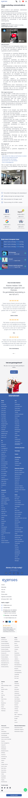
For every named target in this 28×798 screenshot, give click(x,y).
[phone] (14, 573)
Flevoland (16, 702)
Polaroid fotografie (5, 737)
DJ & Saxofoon (4, 463)
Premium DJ (3, 456)
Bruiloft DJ (3, 446)
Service (16, 556)
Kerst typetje (17, 522)
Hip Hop (3, 695)
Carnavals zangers (19, 531)
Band (2, 400)
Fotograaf (17, 461)
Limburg (16, 708)
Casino (16, 454)
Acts (16, 402)
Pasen (16, 437)
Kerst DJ (3, 460)
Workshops (17, 558)
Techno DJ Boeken (19, 485)
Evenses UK (3, 653)
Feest (16, 637)
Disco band (3, 420)
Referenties (3, 587)
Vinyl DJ (3, 477)
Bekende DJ (17, 478)
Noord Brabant (17, 700)
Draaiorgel (3, 530)
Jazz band (3, 408)
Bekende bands (18, 474)
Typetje (16, 412)
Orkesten (3, 429)
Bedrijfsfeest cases (19, 535)
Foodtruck (3, 754)
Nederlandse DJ (4, 479)
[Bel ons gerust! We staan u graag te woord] (17, 1)
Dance (2, 706)
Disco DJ (3, 454)
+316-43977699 (13, 615)
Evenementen (17, 655)
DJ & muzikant (4, 461)
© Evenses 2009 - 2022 (6, 599)
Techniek (17, 547)
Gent (16, 720)
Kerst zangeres (4, 503)
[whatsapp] (10, 573)
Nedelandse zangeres (19, 729)
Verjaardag (17, 674)
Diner (16, 651)
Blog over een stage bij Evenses (10, 157)
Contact (3, 584)
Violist (2, 525)
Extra (16, 495)
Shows (16, 418)
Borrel (16, 643)
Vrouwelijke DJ (4, 448)
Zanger (2, 494)
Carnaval (17, 525)
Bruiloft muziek (4, 689)
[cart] (23, 1)
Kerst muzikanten (18, 512)
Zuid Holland (17, 699)
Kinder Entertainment (19, 541)
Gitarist (2, 517)
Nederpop (3, 710)
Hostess (3, 741)
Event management (5, 743)
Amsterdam (17, 685)
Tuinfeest (17, 549)
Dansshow (17, 421)
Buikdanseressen (4, 750)
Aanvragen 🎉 (14, 372)
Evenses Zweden (4, 649)
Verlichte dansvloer (19, 447)
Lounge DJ (3, 452)
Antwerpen (17, 716)
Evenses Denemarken (5, 651)
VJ (1, 487)
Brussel (16, 712)
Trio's (2, 534)
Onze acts (3, 725)
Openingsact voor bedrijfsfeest (18, 444)
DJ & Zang (3, 465)
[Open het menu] (26, 1)
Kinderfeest (17, 431)
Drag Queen (17, 408)
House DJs (17, 480)
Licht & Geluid (18, 502)
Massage (17, 560)
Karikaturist (3, 746)
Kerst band (3, 427)
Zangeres (3, 496)
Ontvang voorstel (14, 795)
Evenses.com (4, 639)
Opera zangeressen (5, 500)
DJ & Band (3, 416)
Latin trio (3, 536)
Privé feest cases (18, 539)
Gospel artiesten (4, 540)
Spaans (2, 704)
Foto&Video (18, 457)
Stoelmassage (4, 735)
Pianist (2, 519)
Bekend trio (17, 476)
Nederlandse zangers (19, 731)
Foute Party (3, 770)
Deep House (3, 699)
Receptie (16, 668)
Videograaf (17, 465)
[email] (6, 573)
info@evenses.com (12, 617)
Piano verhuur (18, 500)
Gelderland (17, 693)
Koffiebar (3, 752)
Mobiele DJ (3, 485)
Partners (3, 637)
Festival (16, 656)
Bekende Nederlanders (20, 725)
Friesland (16, 710)
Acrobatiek (17, 425)
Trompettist (3, 529)
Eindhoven (17, 691)
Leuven (16, 722)
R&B (2, 697)
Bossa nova (3, 437)
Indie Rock (3, 708)
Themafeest (17, 543)
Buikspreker (3, 772)
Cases (16, 533)
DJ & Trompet (4, 471)
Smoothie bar (4, 756)
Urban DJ (17, 482)
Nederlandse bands (18, 727)
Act (16, 400)
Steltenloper (17, 404)
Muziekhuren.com (5, 660)
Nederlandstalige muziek (6, 685)
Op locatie (17, 554)
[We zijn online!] (25, 789)
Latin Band (3, 418)
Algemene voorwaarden (6, 596)
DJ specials (3, 483)
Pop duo (3, 507)
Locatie (16, 681)
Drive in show (4, 766)
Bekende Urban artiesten (20, 489)
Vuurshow (17, 420)
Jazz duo (3, 509)
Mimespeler (3, 748)
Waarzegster (17, 410)
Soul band (3, 410)
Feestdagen (17, 506)
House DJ (3, 458)
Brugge (16, 718)
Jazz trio (3, 538)
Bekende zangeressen (19, 472)
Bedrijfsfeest (17, 552)
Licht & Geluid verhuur (19, 504)
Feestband (3, 775)
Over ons (3, 589)
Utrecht (16, 687)
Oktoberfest (17, 551)
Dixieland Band (4, 423)
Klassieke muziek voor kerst (21, 518)
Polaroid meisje (18, 463)
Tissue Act (17, 423)
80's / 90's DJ (4, 450)
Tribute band (4, 421)
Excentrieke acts (18, 406)
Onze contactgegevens (7, 162)
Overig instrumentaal (5, 532)
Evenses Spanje (4, 656)
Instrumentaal (4, 515)
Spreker (16, 491)
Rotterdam (17, 689)
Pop (2, 683)
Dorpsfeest (17, 653)
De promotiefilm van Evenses (9, 159)
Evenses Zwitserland (5, 647)
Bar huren (17, 498)
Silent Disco (3, 481)
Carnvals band (18, 529)
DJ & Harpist (4, 475)
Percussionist (4, 527)
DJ (2, 440)
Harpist (2, 523)
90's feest (17, 678)
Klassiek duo (4, 511)
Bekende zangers (18, 470)
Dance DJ (17, 483)
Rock (2, 687)
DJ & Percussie (4, 467)
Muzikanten (3, 492)
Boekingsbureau (4, 664)
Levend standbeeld (5, 727)
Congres (16, 649)
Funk (2, 700)
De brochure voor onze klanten (9, 160)
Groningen (17, 697)
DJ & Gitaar (3, 473)
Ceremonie (17, 647)
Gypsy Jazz (3, 435)
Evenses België (4, 641)
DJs (2, 442)
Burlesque (17, 427)
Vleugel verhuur (4, 764)
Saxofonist (3, 521)
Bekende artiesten (19, 468)
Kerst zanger (4, 501)
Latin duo (3, 513)
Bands (2, 402)
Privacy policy (4, 594)
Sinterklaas (17, 435)
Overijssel (16, 706)
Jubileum (16, 658)
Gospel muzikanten (5, 542)
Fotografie (17, 459)
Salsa (2, 691)
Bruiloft (16, 545)
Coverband (3, 404)
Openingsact (17, 441)
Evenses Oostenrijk (5, 645)
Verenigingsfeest (18, 672)
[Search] (20, 1)
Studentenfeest (18, 670)
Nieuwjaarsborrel (18, 664)
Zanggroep (3, 425)
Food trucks (17, 496)
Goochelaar (17, 416)
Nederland (17, 683)
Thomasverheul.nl (5, 658)
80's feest (17, 676)
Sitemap (3, 591)
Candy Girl (3, 744)
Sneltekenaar (17, 439)
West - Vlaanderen (18, 714)
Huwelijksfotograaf (5, 733)
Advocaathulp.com (5, 662)
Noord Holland (17, 695)
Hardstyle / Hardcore (19, 487)
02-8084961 (13, 611)
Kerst (16, 508)
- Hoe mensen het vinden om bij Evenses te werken (14, 156)
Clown (16, 433)
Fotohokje (17, 451)
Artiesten (3, 490)
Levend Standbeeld (19, 414)
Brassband (3, 414)
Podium (2, 760)
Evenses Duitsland (5, 643)
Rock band (3, 412)
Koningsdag (17, 662)
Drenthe (16, 704)
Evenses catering (4, 666)
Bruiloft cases (18, 537)
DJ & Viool (3, 469)
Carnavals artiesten (19, 527)
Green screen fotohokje (6, 739)
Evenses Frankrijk (4, 655)
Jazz (2, 693)
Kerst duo (17, 520)
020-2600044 (13, 610)
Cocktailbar (3, 758)
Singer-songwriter (5, 498)
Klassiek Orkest (4, 431)
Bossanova (3, 702)
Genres (3, 681)
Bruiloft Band (4, 406)
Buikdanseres (18, 429)
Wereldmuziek (4, 433)
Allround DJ (3, 444)
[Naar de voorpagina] (4, 1)
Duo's (2, 505)
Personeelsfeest (18, 666)
